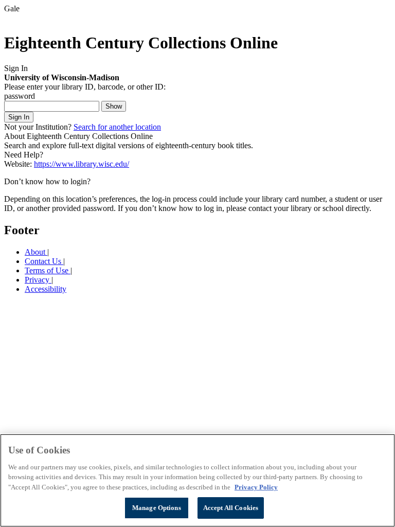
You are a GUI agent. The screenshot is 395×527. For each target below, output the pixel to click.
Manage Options (156, 508)
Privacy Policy (256, 487)
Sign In (18, 117)
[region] (197, 480)
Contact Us (44, 261)
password (19, 96)
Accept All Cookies (230, 508)
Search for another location (117, 126)
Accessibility (45, 289)
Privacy (38, 279)
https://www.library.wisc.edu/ (81, 164)
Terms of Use (47, 270)
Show (113, 106)
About (36, 252)
